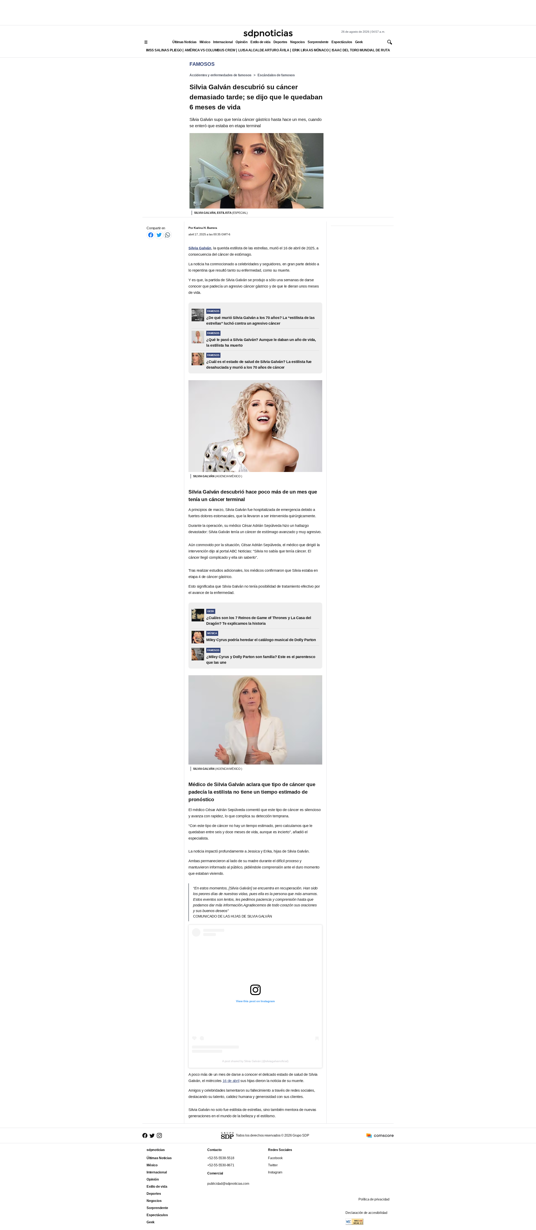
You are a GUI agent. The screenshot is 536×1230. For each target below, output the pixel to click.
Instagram (275, 1172)
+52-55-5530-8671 (220, 1165)
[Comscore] (380, 1135)
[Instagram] (159, 1135)
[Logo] (268, 34)
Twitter (273, 1165)
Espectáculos (341, 42)
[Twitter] (159, 235)
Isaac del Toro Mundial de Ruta (361, 50)
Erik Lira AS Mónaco (310, 50)
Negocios (297, 42)
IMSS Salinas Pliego (164, 50)
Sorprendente (318, 42)
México (205, 42)
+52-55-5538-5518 (220, 1158)
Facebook (275, 1158)
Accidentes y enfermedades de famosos (220, 75)
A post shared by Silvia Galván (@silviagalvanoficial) (255, 1061)
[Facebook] (151, 235)
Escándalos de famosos (276, 75)
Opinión (241, 42)
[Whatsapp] (167, 235)
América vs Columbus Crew (210, 50)
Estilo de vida (260, 42)
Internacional (223, 42)
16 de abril (231, 1081)
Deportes (280, 42)
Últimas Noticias (184, 42)
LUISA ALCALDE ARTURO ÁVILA (263, 50)
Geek (359, 42)
